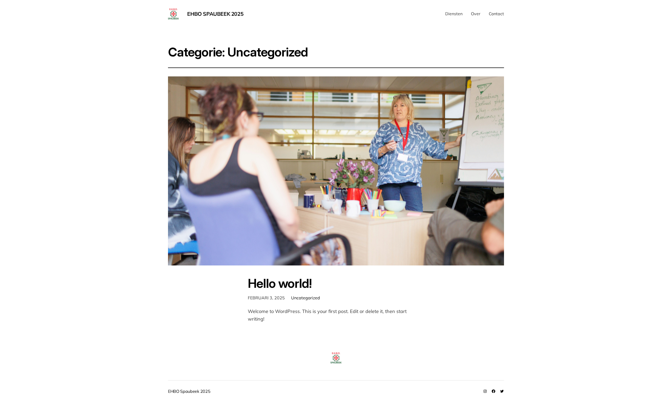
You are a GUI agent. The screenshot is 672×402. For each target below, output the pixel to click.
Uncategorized (305, 297)
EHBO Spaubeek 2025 (215, 14)
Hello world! (280, 283)
